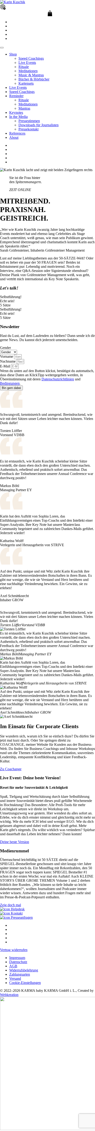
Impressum (17, 958)
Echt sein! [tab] (7, 301)
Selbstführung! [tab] (10, 297)
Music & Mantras (31, 75)
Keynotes (16, 112)
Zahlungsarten (19, 974)
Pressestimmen (29, 121)
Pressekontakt (28, 129)
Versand (15, 978)
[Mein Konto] (3, 8)
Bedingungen (10, 383)
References (17, 133)
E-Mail (5, 366)
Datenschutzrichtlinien (58, 379)
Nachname (8, 361)
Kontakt (16, 913)
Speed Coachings (31, 58)
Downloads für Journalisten (38, 125)
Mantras (24, 108)
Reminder (16, 96)
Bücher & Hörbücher (33, 79)
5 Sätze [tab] (5, 305)
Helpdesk (17, 909)
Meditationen (28, 71)
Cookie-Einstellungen (25, 983)
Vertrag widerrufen (13, 950)
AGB (13, 966)
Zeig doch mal (10, 905)
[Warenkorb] (50, 13)
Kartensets (26, 83)
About (13, 137)
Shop (13, 54)
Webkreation (9, 995)
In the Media (18, 117)
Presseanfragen (21, 917)
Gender (5, 348)
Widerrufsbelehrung (23, 970)
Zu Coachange (10, 769)
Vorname (7, 356)
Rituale (23, 67)
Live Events (27, 63)
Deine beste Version (14, 842)
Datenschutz (18, 962)
